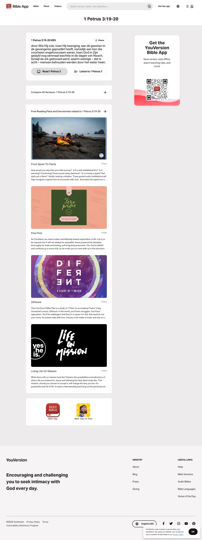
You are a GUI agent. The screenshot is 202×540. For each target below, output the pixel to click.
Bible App (52, 418)
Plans (46, 6)
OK (193, 531)
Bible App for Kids (83, 418)
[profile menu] (190, 6)
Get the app (164, 6)
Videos (57, 6)
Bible (36, 6)
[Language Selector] (178, 6)
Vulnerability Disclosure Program (22, 525)
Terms (45, 522)
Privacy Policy (33, 522)
